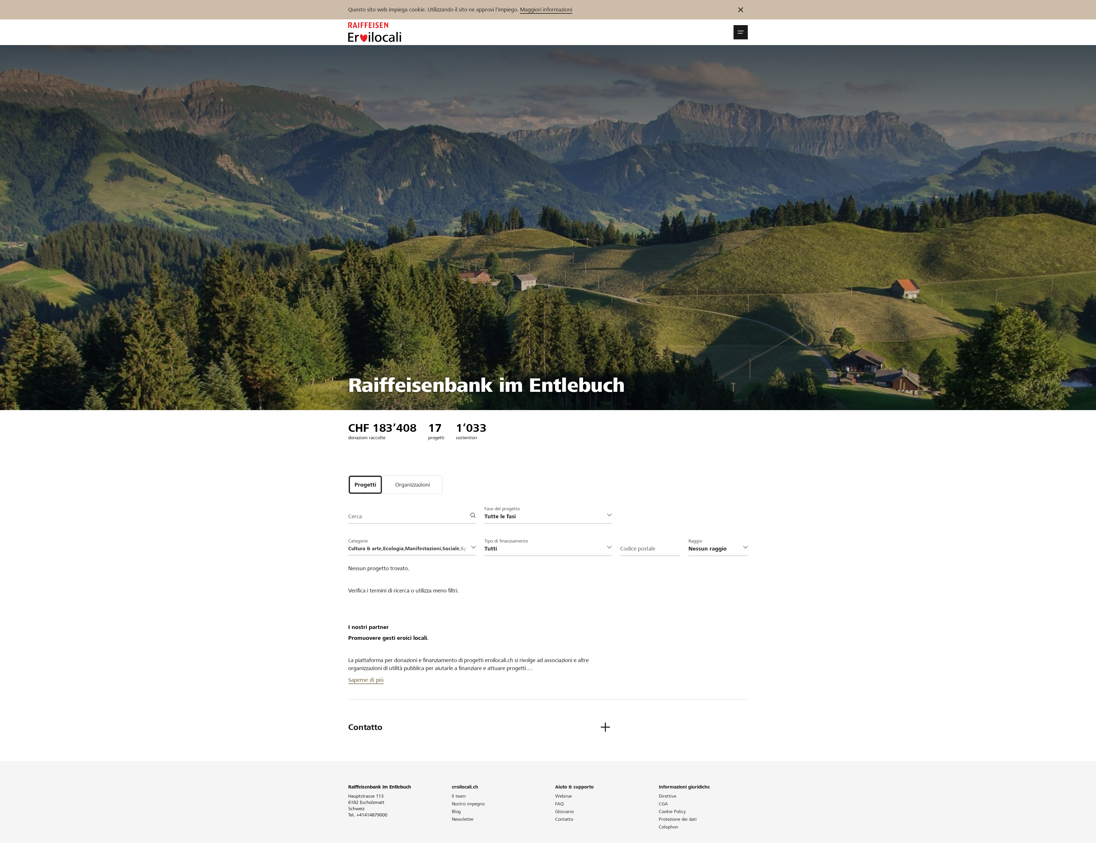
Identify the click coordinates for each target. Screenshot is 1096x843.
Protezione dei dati (678, 819)
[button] (741, 32)
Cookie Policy (672, 811)
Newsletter (463, 819)
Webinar (563, 796)
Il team (459, 796)
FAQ (559, 803)
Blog (456, 811)
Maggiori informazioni (546, 9)
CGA (663, 803)
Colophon (668, 827)
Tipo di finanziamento (506, 541)
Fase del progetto (502, 508)
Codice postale (637, 548)
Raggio (695, 541)
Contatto (564, 819)
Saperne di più (366, 680)
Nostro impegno (468, 803)
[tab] (365, 484)
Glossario (564, 811)
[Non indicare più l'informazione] (741, 10)
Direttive (667, 796)
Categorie (358, 541)
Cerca (355, 516)
